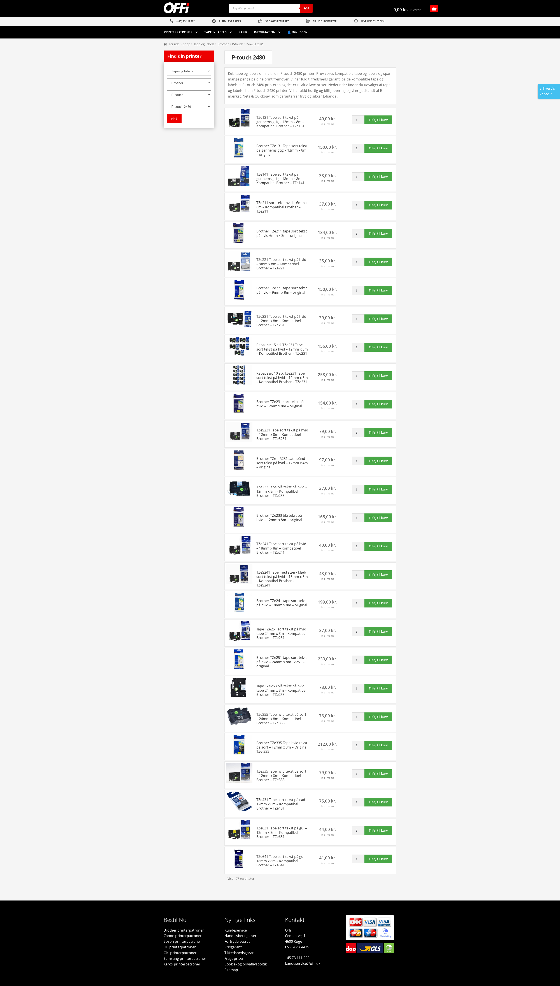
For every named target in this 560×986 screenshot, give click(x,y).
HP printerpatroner (180, 947)
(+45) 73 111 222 (186, 21)
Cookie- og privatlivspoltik (245, 964)
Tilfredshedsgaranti (240, 952)
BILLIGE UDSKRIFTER (325, 21)
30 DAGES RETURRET (277, 21)
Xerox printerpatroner (182, 964)
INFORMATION (264, 32)
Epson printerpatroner (182, 941)
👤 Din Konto (297, 32)
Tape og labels (204, 44)
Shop (186, 44)
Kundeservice (235, 930)
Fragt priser (234, 958)
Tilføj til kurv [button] (378, 120)
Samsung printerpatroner (185, 958)
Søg (306, 8)
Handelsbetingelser (240, 935)
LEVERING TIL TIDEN (373, 21)
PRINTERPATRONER (178, 32)
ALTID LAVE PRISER (230, 21)
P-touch (237, 44)
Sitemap (231, 969)
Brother (223, 44)
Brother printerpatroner (184, 930)
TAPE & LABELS (215, 32)
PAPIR (242, 32)
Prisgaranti (233, 947)
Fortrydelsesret (237, 941)
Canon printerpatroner (183, 935)
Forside (174, 44)
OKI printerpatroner (180, 952)
